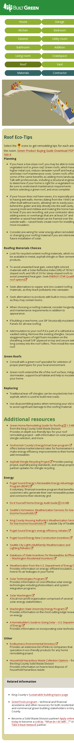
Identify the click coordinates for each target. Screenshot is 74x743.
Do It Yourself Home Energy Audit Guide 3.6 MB (39, 503)
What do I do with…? (57, 721)
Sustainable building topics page (48, 694)
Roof (23, 64)
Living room (23, 56)
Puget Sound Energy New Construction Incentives (41, 538)
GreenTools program (24, 702)
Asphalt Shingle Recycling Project (31, 462)
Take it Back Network (24, 725)
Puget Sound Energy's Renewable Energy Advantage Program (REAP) (42, 484)
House (23, 22)
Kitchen (23, 30)
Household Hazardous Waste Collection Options (39, 660)
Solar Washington (22, 595)
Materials (23, 73)
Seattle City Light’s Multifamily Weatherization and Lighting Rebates (40, 546)
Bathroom (23, 47)
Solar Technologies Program (29, 579)
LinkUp (39, 721)
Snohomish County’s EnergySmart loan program (41, 445)
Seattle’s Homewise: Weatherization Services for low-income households (42, 511)
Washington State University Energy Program (39, 609)
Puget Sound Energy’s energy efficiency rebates (40, 531)
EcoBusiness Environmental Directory (34, 644)
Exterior (23, 39)
